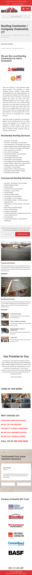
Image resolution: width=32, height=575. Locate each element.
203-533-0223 (21, 441)
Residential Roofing (7, 299)
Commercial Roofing (8, 263)
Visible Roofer (18, 571)
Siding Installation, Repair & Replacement (17, 329)
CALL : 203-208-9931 (16, 16)
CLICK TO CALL (7, 234)
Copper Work (13, 337)
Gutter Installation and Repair (18, 321)
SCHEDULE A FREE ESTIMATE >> (18, 4)
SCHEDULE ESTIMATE (22, 234)
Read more (4, 273)
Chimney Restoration (15, 314)
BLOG (8, 4)
